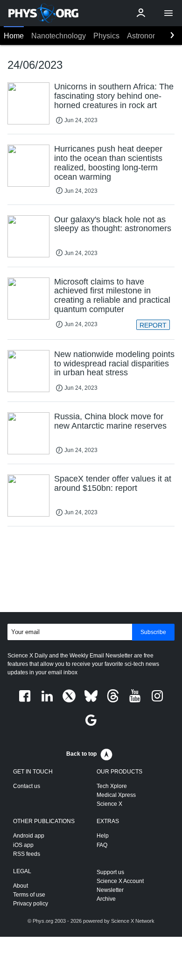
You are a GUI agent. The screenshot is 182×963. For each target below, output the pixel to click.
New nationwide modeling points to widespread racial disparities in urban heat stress (114, 364)
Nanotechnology (58, 36)
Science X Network (132, 921)
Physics (106, 36)
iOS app (23, 845)
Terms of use (29, 894)
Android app (28, 835)
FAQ (102, 845)
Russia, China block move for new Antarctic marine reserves (110, 421)
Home (14, 36)
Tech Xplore (112, 786)
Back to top (81, 754)
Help (103, 835)
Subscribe (153, 632)
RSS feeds (26, 854)
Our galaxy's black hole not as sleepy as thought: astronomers (112, 224)
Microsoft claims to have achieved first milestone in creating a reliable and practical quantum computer (112, 295)
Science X (109, 804)
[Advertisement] (91, 571)
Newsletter (110, 890)
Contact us (26, 786)
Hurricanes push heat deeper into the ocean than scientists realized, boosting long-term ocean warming (108, 162)
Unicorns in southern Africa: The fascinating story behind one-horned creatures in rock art (114, 96)
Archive (106, 899)
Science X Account (120, 881)
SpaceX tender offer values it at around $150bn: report (112, 483)
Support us (110, 872)
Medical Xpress (116, 795)
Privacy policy (30, 903)
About (20, 886)
